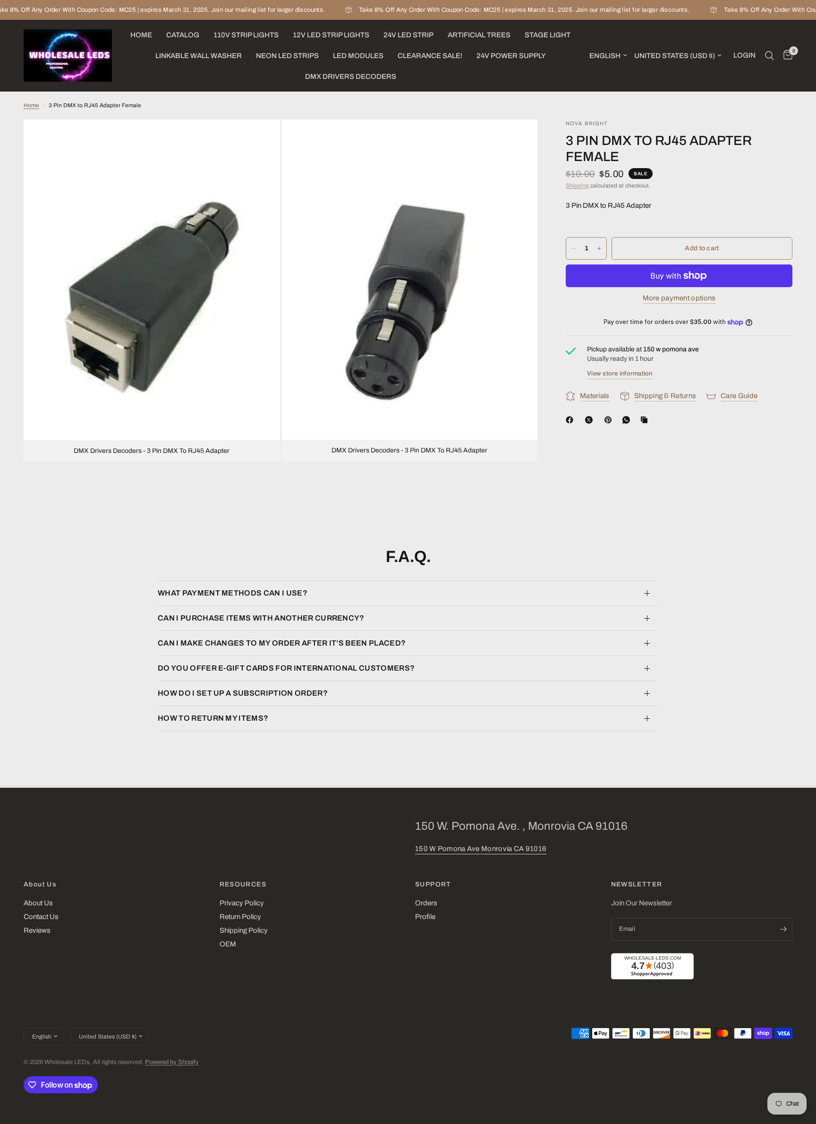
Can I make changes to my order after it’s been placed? (282, 643)
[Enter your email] (783, 929)
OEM (228, 944)
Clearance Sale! (430, 56)
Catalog (182, 35)
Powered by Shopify (172, 1062)
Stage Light (547, 35)
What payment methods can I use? (232, 593)
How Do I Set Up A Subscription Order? (243, 693)
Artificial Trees (479, 35)
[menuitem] (141, 35)
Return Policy (240, 916)
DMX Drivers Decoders (350, 76)
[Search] (769, 55)
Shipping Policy (244, 930)
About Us (40, 884)
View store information (620, 373)
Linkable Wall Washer (198, 56)
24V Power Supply (511, 56)
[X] (590, 420)
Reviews (37, 930)
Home (141, 35)
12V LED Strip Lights (331, 35)
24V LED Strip (408, 35)
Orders (426, 903)
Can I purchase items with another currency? (261, 618)
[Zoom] (260, 139)
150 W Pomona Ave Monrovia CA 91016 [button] (480, 848)
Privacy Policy (242, 903)
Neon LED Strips (287, 56)
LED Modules (358, 56)
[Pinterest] (610, 420)
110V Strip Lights (246, 35)
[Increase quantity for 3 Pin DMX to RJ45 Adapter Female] (599, 248)
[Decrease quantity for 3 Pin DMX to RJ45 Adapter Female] (573, 248)
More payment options (679, 298)
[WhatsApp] (628, 420)
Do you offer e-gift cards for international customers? (286, 668)
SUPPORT (433, 884)
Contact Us (41, 916)
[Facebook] (571, 420)
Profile (425, 916)
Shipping (577, 185)
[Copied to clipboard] (646, 420)
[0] (785, 55)
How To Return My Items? (213, 718)
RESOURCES (243, 884)
